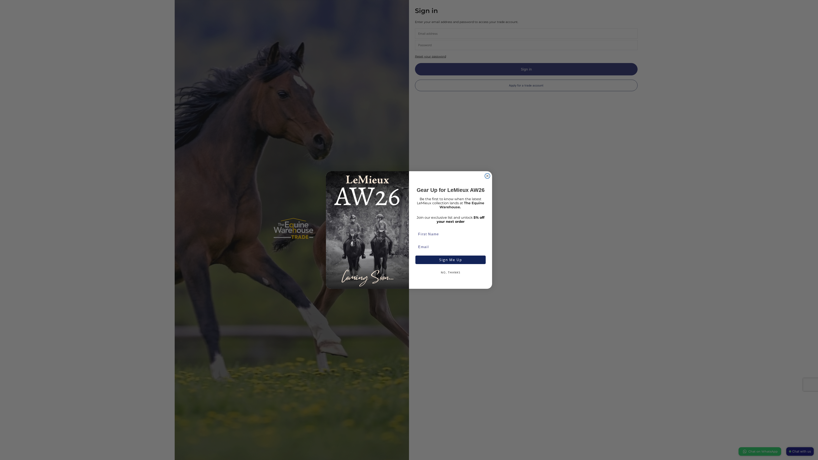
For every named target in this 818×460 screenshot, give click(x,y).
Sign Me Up (450, 259)
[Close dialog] (487, 175)
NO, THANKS (450, 272)
